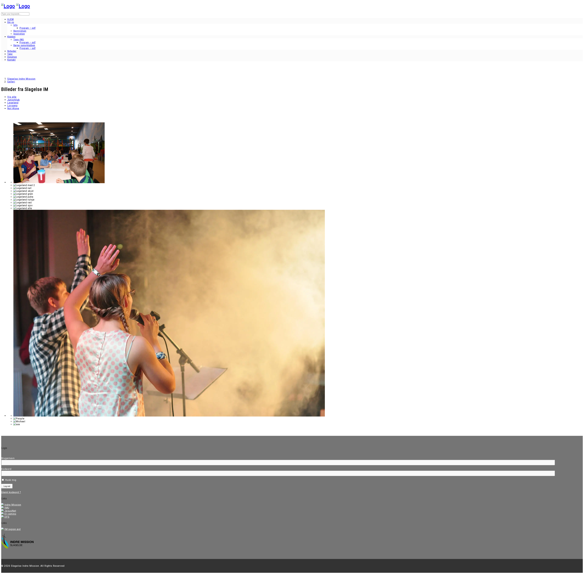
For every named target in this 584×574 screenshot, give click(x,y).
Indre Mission (12, 504)
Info (15, 25)
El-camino (10, 513)
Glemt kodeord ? (11, 492)
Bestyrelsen (19, 30)
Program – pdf (27, 28)
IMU (6, 507)
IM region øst (12, 529)
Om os (10, 22)
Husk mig (10, 480)
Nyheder (11, 51)
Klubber (11, 36)
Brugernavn (8, 458)
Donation (12, 56)
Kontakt (11, 59)
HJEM (10, 19)
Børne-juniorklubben (24, 45)
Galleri (11, 81)
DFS (6, 516)
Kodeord (6, 469)
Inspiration (19, 33)
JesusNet (10, 510)
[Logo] (8, 6)
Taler (10, 54)
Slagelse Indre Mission (21, 78)
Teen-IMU (18, 39)
